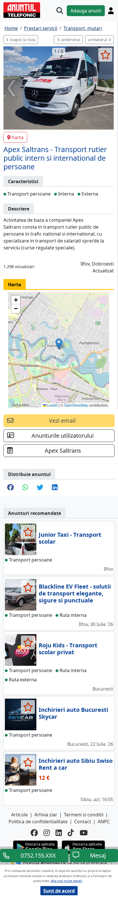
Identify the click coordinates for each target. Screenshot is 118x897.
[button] (58, 344)
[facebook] (34, 832)
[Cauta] (60, 10)
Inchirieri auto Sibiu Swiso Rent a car (76, 764)
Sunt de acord (59, 890)
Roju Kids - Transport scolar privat (68, 648)
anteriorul (70, 39)
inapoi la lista (22, 39)
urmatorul (98, 39)
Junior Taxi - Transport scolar (70, 538)
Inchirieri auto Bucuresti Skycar (73, 713)
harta (17, 137)
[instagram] (47, 832)
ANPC (104, 821)
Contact (82, 821)
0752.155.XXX (38, 855)
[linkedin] (59, 832)
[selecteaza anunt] (105, 55)
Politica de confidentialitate (38, 821)
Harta (14, 284)
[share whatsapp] (25, 488)
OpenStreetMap (76, 405)
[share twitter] (40, 488)
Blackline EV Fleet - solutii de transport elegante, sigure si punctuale (75, 593)
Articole (19, 814)
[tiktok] (71, 832)
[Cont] (110, 10)
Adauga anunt (85, 10)
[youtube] (84, 832)
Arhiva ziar (45, 814)
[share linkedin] (54, 488)
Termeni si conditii (83, 814)
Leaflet (52, 405)
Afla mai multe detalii (66, 881)
